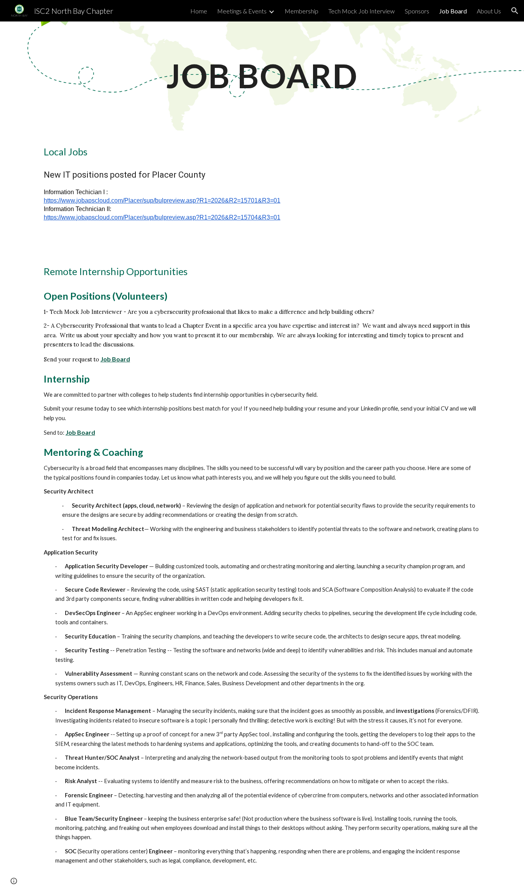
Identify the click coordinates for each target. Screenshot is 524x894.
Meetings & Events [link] (242, 11)
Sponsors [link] (417, 11)
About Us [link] (489, 11)
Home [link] (198, 11)
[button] (515, 11)
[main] (262, 75)
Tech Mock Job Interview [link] (361, 11)
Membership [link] (301, 11)
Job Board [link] (453, 11)
